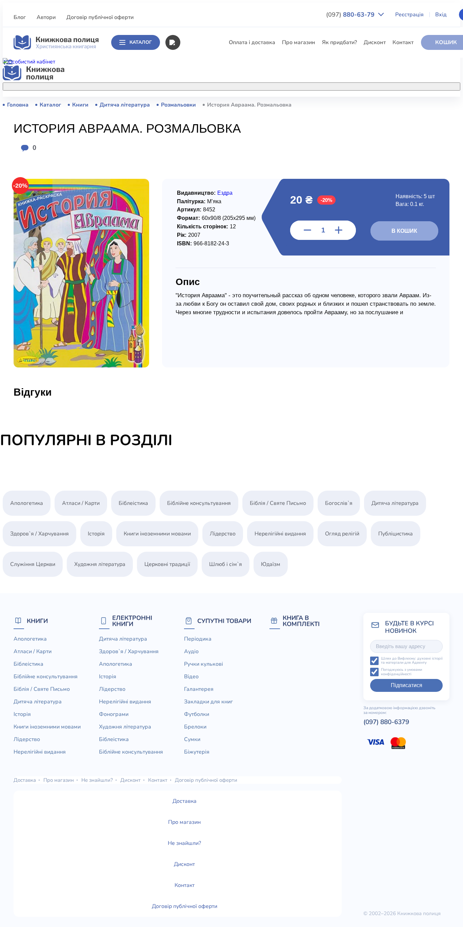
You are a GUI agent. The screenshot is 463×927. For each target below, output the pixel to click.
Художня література (99, 564)
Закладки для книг (208, 701)
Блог (20, 17)
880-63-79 (351, 15)
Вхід (441, 14)
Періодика (198, 639)
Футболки (196, 714)
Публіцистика (197, 255)
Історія (188, 180)
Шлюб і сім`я (196, 280)
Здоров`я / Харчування (209, 293)
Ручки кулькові (203, 664)
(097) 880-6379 (386, 722)
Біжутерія (196, 752)
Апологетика (196, 104)
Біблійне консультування (212, 142)
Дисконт (375, 42)
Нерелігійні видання (206, 217)
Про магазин (298, 42)
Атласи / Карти (199, 117)
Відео (191, 676)
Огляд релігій (342, 533)
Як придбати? (339, 42)
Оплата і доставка (252, 42)
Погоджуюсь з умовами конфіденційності (401, 672)
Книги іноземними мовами (213, 192)
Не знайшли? (97, 780)
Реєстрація (409, 14)
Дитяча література (203, 167)
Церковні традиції (203, 230)
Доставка (25, 780)
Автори (46, 17)
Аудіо (191, 651)
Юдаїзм (270, 564)
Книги (37, 621)
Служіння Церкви (202, 242)
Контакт (403, 42)
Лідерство (193, 205)
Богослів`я (193, 267)
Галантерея (199, 689)
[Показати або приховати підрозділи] (245, 85)
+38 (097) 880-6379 (378, 105)
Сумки (192, 739)
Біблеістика (194, 129)
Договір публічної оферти (100, 17)
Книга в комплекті (301, 620)
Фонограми (113, 714)
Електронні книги (132, 620)
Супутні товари (224, 621)
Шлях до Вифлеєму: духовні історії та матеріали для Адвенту (412, 661)
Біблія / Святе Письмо (208, 154)
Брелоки (195, 727)
